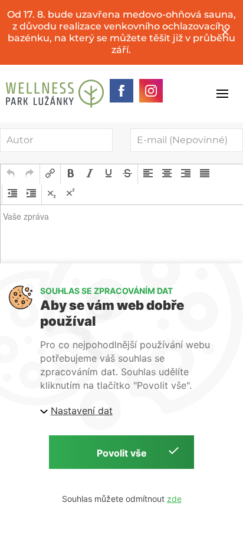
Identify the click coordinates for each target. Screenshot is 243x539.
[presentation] (10, 174)
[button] (10, 174)
